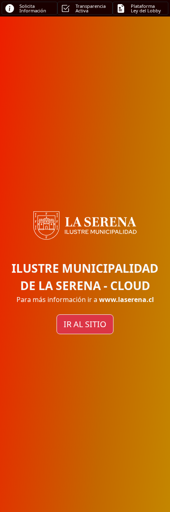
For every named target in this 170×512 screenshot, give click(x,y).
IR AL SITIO (85, 324)
